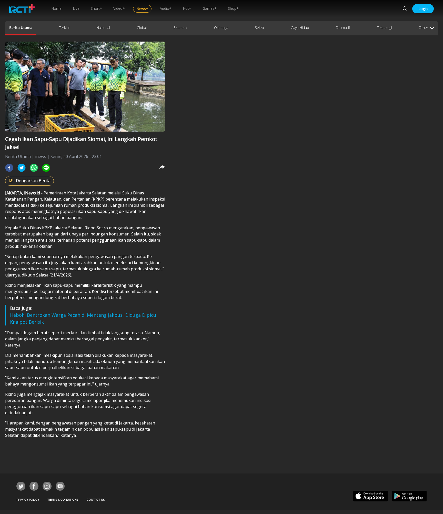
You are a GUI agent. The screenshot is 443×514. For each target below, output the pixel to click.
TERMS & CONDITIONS (62, 499)
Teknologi (384, 27)
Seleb (259, 27)
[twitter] (21, 168)
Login (423, 8)
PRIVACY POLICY (27, 499)
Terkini (64, 27)
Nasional (103, 27)
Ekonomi (180, 27)
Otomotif (343, 27)
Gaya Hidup (300, 27)
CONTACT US (96, 499)
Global (142, 27)
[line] (46, 168)
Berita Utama (20, 27)
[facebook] (9, 168)
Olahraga (221, 27)
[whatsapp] (34, 168)
